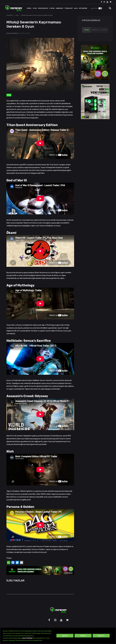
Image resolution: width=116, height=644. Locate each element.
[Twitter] (17, 562)
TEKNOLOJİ (95, 30)
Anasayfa (9, 15)
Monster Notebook (12, 33)
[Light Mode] (100, 8)
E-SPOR (104, 30)
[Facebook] (13, 562)
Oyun (17, 15)
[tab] (86, 30)
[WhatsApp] (8, 562)
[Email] (21, 562)
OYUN (86, 30)
